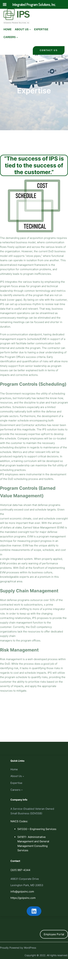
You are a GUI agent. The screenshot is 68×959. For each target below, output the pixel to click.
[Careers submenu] (17, 37)
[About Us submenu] (30, 29)
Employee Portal (54, 934)
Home (7, 29)
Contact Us (49, 50)
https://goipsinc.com (23, 898)
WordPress (30, 947)
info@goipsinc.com (22, 891)
